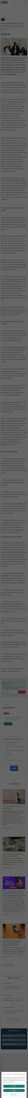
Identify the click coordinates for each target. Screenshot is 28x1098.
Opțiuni (15, 1094)
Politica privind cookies (8, 1082)
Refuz (14, 1090)
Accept (14, 1086)
